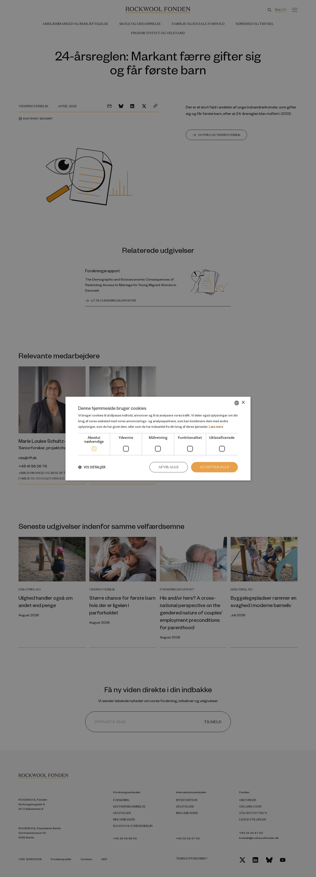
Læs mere (216, 427)
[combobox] (236, 403)
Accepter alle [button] (214, 467)
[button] (91, 467)
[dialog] (158, 438)
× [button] (243, 402)
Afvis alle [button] (168, 467)
